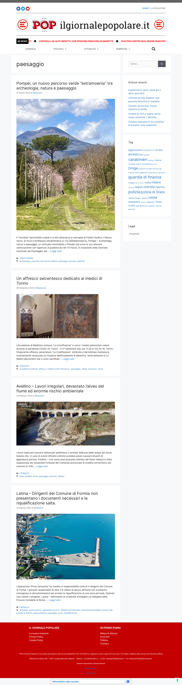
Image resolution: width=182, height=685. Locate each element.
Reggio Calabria (141, 198)
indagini (131, 183)
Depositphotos (91, 673)
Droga (133, 168)
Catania (158, 160)
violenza (151, 206)
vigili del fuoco (141, 206)
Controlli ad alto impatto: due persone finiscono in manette (56, 41)
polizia (134, 192)
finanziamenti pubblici (91, 610)
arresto (133, 154)
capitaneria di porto (51, 610)
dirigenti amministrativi (71, 610)
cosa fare (35, 261)
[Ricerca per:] (143, 64)
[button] (153, 49)
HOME (145, 8)
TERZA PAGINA (26, 258)
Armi (153, 150)
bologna (147, 155)
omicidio (149, 187)
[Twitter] (23, 9)
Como (138, 164)
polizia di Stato (153, 192)
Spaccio (150, 202)
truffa (131, 205)
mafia (148, 182)
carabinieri (137, 159)
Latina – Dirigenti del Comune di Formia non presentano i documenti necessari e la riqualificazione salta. (57, 498)
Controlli (146, 164)
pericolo (53, 476)
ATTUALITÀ (90, 49)
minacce (131, 187)
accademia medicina (28, 369)
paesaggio (63, 261)
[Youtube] (28, 9)
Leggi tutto (56, 251)
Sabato (61, 476)
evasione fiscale (145, 169)
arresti (159, 150)
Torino (100, 369)
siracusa (144, 202)
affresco (42, 369)
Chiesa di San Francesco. (58, 369)
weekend (81, 261)
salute (84, 369)
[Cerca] (162, 64)
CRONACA (30, 49)
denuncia (153, 164)
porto (60, 613)
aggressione (135, 150)
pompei (72, 261)
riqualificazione (70, 613)
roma (153, 197)
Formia (105, 610)
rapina (131, 198)
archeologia (24, 261)
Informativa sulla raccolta (65, 681)
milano (156, 182)
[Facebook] (18, 9)
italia (137, 183)
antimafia (146, 150)
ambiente (23, 610)
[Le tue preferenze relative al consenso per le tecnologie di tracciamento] (177, 680)
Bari (141, 155)
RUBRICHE (121, 49)
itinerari (54, 261)
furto (137, 172)
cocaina (131, 164)
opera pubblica (39, 613)
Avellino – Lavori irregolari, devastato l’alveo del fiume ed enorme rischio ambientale (60, 388)
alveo (21, 476)
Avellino (28, 476)
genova (143, 172)
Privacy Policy (134, 234)
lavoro (141, 183)
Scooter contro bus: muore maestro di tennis (129, 41)
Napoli (139, 187)
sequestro (134, 201)
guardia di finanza (24, 613)
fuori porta (45, 261)
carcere (151, 160)
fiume (35, 476)
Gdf (110, 610)
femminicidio (157, 169)
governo (162, 173)
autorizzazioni (35, 610)
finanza (131, 173)
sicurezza (92, 369)
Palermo (160, 187)
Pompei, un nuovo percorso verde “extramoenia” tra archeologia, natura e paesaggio (64, 85)
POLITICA (59, 49)
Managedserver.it (91, 668)
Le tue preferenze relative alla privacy (102, 681)
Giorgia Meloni (153, 173)
